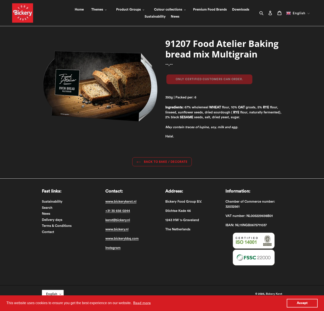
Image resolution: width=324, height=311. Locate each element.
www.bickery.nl (116, 229)
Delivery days (52, 220)
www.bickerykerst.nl (120, 201)
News (46, 213)
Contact (48, 232)
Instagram (113, 248)
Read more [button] (142, 303)
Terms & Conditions (57, 226)
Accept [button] (302, 303)
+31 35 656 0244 (117, 211)
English (51, 294)
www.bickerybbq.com (122, 238)
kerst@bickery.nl (117, 220)
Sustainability (52, 201)
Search (47, 207)
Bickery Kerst (274, 293)
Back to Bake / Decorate (165, 161)
